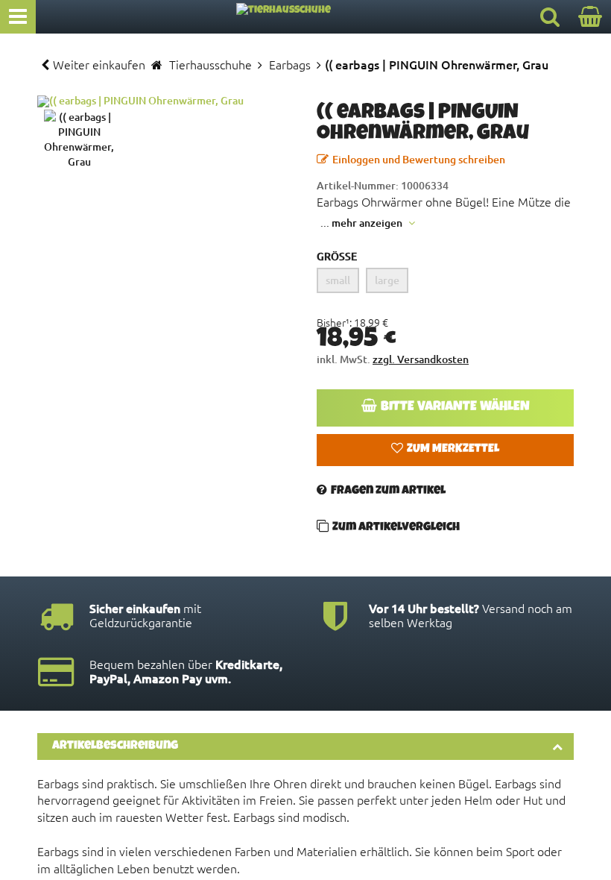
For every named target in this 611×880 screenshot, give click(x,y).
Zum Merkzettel (453, 450)
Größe (337, 256)
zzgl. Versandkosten (421, 359)
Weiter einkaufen (99, 64)
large (387, 280)
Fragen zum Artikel (388, 491)
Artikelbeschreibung (115, 746)
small (338, 280)
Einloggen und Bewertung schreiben (418, 159)
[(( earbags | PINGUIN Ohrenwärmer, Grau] (165, 101)
